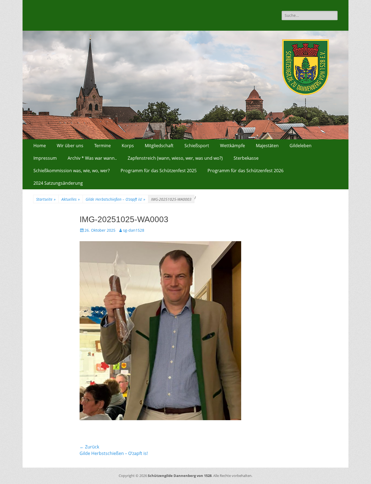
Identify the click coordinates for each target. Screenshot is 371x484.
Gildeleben (301, 146)
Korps (128, 146)
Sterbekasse (246, 158)
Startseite (46, 199)
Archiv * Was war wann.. (92, 158)
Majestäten (267, 146)
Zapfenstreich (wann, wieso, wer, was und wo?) (175, 158)
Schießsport (196, 146)
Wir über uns (70, 146)
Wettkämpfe (232, 146)
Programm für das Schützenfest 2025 (159, 171)
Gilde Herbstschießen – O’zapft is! (115, 199)
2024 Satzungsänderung (58, 183)
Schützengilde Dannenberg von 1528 (180, 475)
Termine (102, 146)
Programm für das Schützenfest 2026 (245, 171)
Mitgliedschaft (159, 146)
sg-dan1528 (133, 230)
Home (39, 146)
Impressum (45, 158)
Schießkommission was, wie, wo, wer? (71, 171)
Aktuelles (70, 199)
